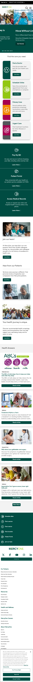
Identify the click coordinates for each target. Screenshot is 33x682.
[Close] (30, 652)
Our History (3, 632)
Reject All (16, 674)
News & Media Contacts (5, 641)
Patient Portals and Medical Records (7, 576)
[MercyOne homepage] (7, 7)
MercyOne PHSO (4, 601)
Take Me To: (4, 2)
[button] (30, 7)
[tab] (2, 50)
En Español (3, 646)
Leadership (3, 634)
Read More (7, 279)
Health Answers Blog (4, 612)
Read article (16, 371)
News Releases (4, 594)
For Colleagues (3, 648)
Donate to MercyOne (4, 639)
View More (16, 505)
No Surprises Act (4, 588)
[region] (16, 31)
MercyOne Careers (4, 621)
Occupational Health (4, 599)
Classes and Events (4, 610)
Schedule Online (4, 581)
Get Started (6, 44)
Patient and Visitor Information (6, 574)
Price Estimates (4, 583)
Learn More (16, 74)
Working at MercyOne (5, 623)
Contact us (16, 559)
